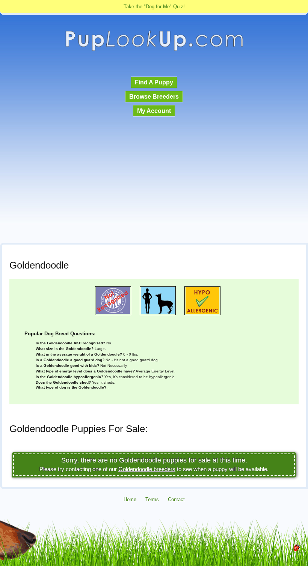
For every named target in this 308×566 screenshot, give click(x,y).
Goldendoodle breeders (146, 469)
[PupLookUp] (154, 50)
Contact (176, 499)
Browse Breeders (154, 96)
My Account (154, 111)
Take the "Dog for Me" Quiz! (154, 6)
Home (130, 499)
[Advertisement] (154, 180)
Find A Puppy (154, 82)
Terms (152, 499)
